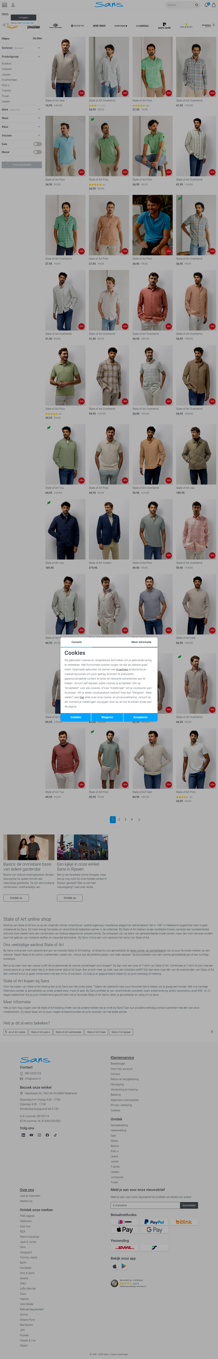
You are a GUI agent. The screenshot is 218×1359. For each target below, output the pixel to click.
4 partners (122, 669)
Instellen (76, 717)
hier (82, 697)
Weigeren (107, 717)
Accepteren (140, 717)
